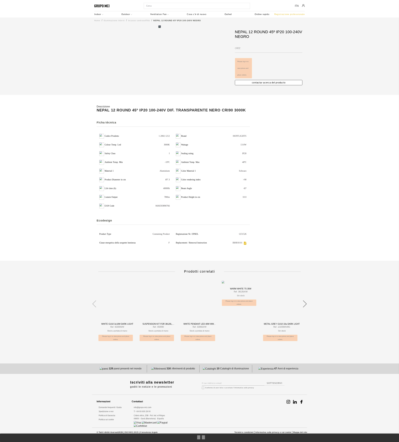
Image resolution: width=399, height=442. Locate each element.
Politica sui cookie (106, 419)
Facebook (301, 402)
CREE (237, 48)
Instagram (288, 402)
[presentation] (94, 302)
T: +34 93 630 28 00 (142, 411)
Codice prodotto (244, 41)
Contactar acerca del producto (269, 82)
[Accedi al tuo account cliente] (303, 8)
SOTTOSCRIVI (274, 383)
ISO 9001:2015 (132, 432)
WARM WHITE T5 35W (240, 289)
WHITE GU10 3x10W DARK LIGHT (117, 324)
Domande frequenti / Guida (110, 407)
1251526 (242, 234)
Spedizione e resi (106, 411)
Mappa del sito (300, 432)
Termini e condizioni (243, 432)
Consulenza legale (149, 432)
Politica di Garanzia (107, 415)
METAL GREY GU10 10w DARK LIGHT (282, 324)
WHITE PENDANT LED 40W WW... (199, 324)
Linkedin (295, 402)
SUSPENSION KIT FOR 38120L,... (158, 324)
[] (247, 6)
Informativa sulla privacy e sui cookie (273, 432)
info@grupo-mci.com (142, 407)
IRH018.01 (237, 243)
